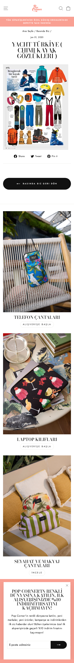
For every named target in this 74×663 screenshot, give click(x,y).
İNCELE (37, 572)
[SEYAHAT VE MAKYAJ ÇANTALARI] (37, 505)
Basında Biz (42, 31)
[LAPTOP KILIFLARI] (37, 383)
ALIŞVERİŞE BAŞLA (37, 324)
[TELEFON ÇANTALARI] (37, 261)
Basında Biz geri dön (39, 183)
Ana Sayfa (28, 31)
